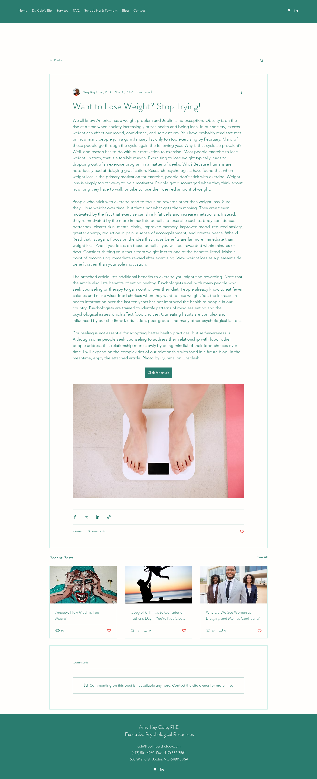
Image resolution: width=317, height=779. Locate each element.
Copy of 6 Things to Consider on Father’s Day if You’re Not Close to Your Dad (157, 615)
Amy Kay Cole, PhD (159, 727)
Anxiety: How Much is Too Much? (77, 615)
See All (262, 557)
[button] (261, 60)
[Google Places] (289, 10)
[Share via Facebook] (75, 517)
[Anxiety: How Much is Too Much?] (83, 584)
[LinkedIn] (296, 10)
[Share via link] (109, 517)
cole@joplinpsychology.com (159, 746)
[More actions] (241, 92)
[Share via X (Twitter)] (86, 517)
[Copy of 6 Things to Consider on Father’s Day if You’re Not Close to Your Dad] (158, 584)
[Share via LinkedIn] (97, 517)
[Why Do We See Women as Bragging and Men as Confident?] (233, 584)
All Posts (55, 60)
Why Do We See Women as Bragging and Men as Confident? (233, 615)
